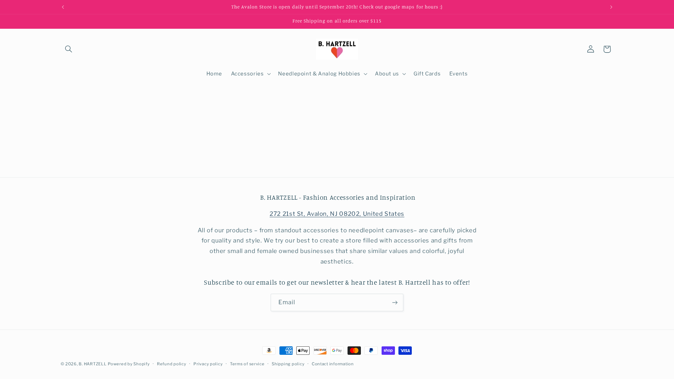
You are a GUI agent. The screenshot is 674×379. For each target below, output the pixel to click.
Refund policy (171, 363)
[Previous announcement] (63, 7)
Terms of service (247, 363)
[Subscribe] (395, 302)
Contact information (333, 363)
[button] (69, 49)
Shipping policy (288, 363)
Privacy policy (208, 363)
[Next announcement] (611, 7)
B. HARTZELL (92, 363)
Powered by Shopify (129, 363)
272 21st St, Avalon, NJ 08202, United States (337, 213)
